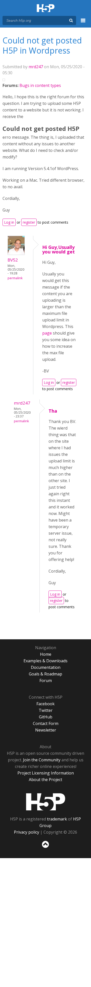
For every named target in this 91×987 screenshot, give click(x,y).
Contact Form (45, 723)
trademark (57, 819)
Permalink (15, 278)
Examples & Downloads (45, 661)
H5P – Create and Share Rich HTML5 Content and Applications (45, 8)
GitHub (45, 717)
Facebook (45, 704)
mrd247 (36, 66)
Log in (9, 222)
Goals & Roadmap (45, 674)
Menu (83, 23)
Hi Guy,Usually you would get (58, 249)
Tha (53, 411)
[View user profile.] (16, 253)
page (47, 333)
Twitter (46, 710)
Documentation (45, 667)
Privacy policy (26, 832)
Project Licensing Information (45, 773)
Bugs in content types (40, 85)
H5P (45, 802)
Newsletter (45, 730)
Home (45, 654)
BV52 (13, 260)
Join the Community (41, 760)
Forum (45, 680)
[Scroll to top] (45, 848)
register (29, 222)
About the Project (45, 779)
